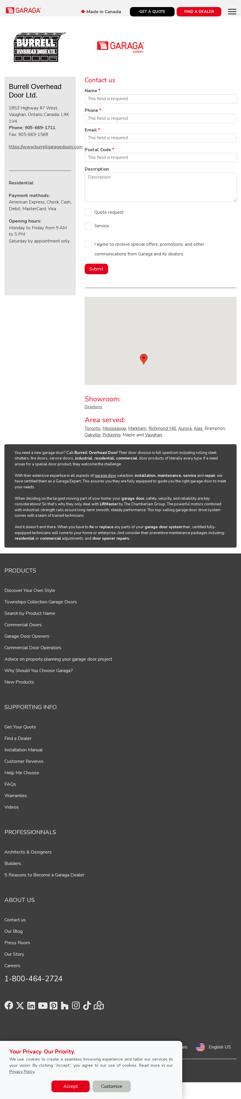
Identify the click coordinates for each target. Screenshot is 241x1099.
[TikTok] (87, 1007)
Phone (91, 110)
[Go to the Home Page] (23, 10)
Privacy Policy (21, 1071)
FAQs (10, 784)
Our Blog (13, 931)
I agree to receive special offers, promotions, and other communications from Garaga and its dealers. (149, 249)
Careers (12, 965)
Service (101, 226)
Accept (70, 1086)
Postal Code (98, 150)
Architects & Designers (28, 852)
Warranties (15, 795)
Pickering (111, 435)
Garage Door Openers (26, 636)
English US (220, 1047)
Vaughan (153, 435)
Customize (111, 1086)
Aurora (185, 428)
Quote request (109, 212)
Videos (11, 807)
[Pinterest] (53, 1007)
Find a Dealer (17, 738)
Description (97, 169)
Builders (12, 863)
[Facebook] (8, 1007)
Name (91, 91)
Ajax (198, 428)
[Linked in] (31, 1007)
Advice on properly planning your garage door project (58, 659)
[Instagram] (75, 1007)
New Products (19, 682)
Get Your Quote (20, 727)
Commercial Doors (23, 625)
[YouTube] (42, 1007)
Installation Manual (23, 750)
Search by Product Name (29, 613)
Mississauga (114, 428)
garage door (105, 475)
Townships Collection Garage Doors (40, 602)
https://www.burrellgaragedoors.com (46, 147)
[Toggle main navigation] (232, 11)
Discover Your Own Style (29, 590)
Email (91, 130)
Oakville (93, 435)
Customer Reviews (23, 761)
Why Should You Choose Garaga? (38, 670)
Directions (93, 407)
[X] (20, 1007)
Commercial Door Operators (32, 647)
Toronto (93, 428)
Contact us (15, 920)
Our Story (14, 954)
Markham (137, 428)
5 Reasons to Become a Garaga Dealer (44, 875)
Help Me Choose (21, 773)
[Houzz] (64, 1007)
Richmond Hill (162, 428)
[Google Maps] (98, 1007)
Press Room (17, 943)
